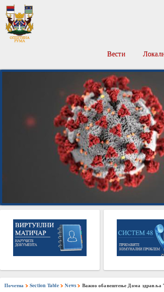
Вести (116, 53)
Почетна (14, 285)
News (70, 285)
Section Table (44, 285)
